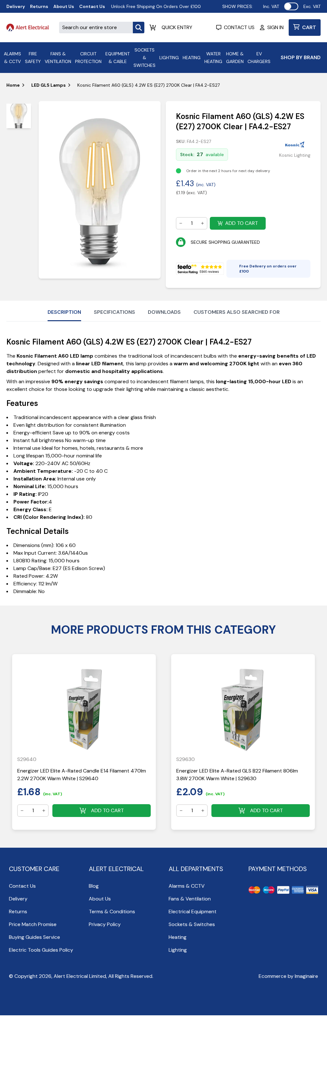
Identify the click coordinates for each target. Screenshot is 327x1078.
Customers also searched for (237, 312)
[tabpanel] (100, 190)
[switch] (291, 6)
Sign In (275, 27)
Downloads (164, 312)
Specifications (114, 312)
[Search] (138, 27)
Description (64, 312)
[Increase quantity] (202, 223)
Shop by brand (301, 57)
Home (13, 85)
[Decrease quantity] (180, 223)
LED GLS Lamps (48, 85)
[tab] (18, 116)
